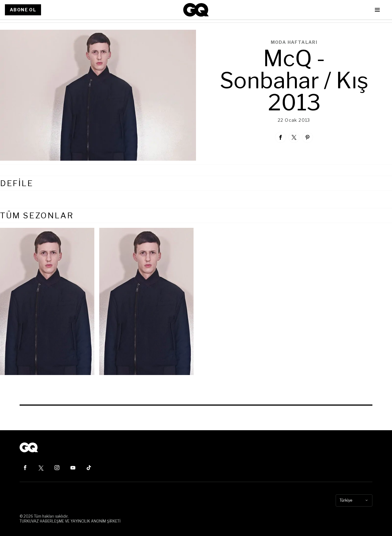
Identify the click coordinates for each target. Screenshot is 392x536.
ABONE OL (23, 9)
